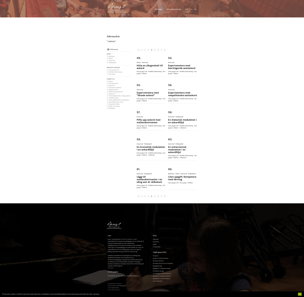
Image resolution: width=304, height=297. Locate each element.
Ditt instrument (113, 83)
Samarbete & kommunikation (161, 278)
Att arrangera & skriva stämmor (162, 273)
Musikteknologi (114, 98)
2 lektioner (183, 128)
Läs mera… (111, 268)
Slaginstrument (113, 89)
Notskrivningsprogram (116, 91)
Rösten (111, 81)
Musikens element (158, 261)
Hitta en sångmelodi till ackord (150, 67)
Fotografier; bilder (114, 104)
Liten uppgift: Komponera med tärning (182, 178)
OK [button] (300, 294)
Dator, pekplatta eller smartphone (119, 100)
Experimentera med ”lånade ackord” (148, 94)
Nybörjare (112, 56)
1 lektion (144, 73)
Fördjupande (112, 62)
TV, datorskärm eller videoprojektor (119, 96)
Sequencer (112, 94)
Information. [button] (96, 294)
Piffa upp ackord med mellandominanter (148, 121)
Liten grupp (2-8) (114, 70)
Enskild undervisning (115, 72)
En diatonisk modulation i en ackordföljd (182, 121)
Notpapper (112, 108)
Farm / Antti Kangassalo (119, 285)
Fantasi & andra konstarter (160, 258)
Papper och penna (114, 106)
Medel (110, 58)
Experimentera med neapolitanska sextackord (182, 94)
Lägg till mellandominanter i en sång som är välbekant (149, 179)
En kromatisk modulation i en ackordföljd (151, 148)
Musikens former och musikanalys (163, 263)
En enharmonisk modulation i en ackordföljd (177, 150)
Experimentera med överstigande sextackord (181, 67)
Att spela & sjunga (158, 271)
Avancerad (112, 60)
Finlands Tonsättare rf (127, 239)
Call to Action (115, 287)
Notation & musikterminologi (161, 268)
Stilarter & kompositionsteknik (162, 276)
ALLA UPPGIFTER (157, 281)
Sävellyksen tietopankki (117, 8)
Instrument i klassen (115, 87)
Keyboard (111, 85)
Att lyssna (155, 256)
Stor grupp (112, 74)
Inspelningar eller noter (116, 102)
